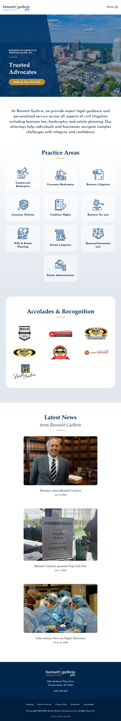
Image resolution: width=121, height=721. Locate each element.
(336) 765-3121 (60, 691)
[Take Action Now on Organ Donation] (60, 608)
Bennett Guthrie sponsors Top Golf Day (61, 565)
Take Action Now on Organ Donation (60, 637)
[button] (27, 82)
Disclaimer (75, 704)
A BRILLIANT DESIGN (60, 716)
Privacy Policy (61, 704)
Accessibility (89, 704)
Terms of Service (44, 704)
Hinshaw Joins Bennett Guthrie (60, 490)
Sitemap (30, 704)
